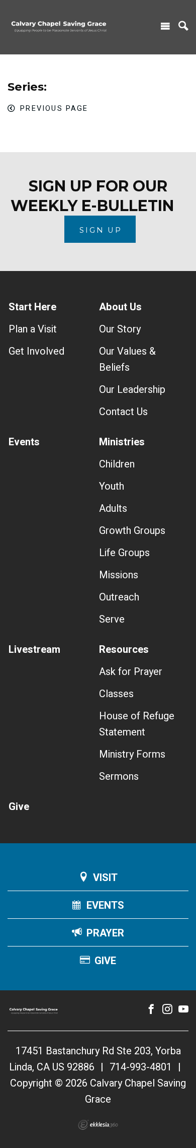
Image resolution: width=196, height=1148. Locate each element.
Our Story (120, 329)
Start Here (32, 307)
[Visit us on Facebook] (151, 1010)
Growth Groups (132, 530)
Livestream (34, 649)
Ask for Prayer (130, 671)
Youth (111, 486)
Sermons (119, 776)
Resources (124, 649)
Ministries (122, 442)
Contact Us (123, 411)
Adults (113, 508)
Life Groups (124, 553)
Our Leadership (132, 389)
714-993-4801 (141, 1067)
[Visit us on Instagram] (167, 1010)
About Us (120, 307)
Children (117, 464)
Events (24, 442)
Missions (118, 575)
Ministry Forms (132, 754)
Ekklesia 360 (98, 1125)
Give (19, 806)
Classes (116, 694)
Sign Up (100, 230)
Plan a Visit (33, 329)
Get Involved (36, 351)
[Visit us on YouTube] (183, 1010)
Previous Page (54, 108)
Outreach (119, 597)
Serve (112, 619)
